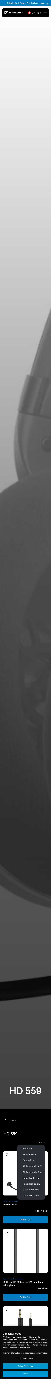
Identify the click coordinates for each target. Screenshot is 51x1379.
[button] (29, 12)
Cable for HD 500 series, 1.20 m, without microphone (23, 1284)
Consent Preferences (25, 1358)
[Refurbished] (25, 1251)
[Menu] (45, 13)
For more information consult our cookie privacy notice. (25, 1353)
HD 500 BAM (10, 1205)
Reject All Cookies (25, 1366)
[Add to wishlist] (7, 1154)
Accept (26, 1374)
